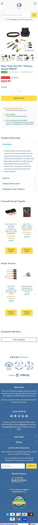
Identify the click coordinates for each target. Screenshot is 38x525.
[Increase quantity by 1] (19, 91)
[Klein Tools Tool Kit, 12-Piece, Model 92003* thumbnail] (4, 58)
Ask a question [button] (19, 340)
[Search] (34, 15)
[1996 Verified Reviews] (19, 509)
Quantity (4, 87)
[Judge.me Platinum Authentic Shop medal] (19, 366)
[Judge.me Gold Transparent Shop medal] (29, 366)
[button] (19, 144)
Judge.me (26, 489)
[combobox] (16, 15)
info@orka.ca (23, 424)
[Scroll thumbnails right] (35, 58)
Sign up (31, 466)
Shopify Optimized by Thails (9, 524)
